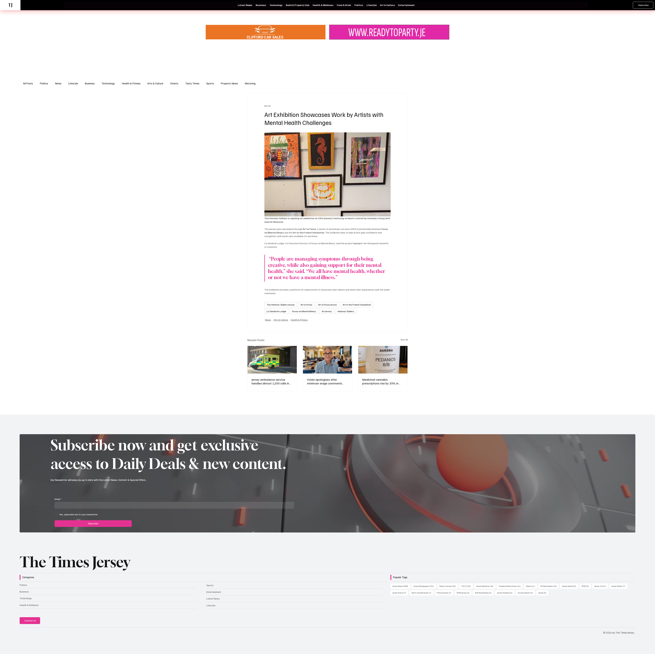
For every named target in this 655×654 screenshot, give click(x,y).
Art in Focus (306, 304)
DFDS (586, 586)
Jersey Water (619, 586)
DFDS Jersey (464, 592)
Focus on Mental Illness (304, 311)
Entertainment (213, 591)
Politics (44, 83)
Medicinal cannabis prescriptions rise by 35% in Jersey (380, 381)
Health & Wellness (29, 605)
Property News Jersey (511, 586)
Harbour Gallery (346, 311)
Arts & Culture (155, 83)
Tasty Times (192, 83)
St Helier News (549, 586)
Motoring (250, 83)
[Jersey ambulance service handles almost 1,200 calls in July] (272, 360)
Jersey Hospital (505, 592)
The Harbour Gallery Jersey (281, 304)
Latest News (213, 598)
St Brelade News (484, 592)
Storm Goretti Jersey (422, 592)
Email (58, 499)
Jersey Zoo (601, 586)
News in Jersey (448, 586)
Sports (210, 83)
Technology (108, 83)
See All (404, 339)
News (58, 83)
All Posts (28, 83)
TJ (10, 5)
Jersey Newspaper (424, 586)
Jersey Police (400, 592)
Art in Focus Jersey (327, 304)
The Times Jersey (75, 562)
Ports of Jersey (445, 592)
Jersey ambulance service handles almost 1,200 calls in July (270, 381)
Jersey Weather (485, 586)
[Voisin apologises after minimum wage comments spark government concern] (327, 360)
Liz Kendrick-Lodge (276, 311)
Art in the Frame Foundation (357, 304)
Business (90, 83)
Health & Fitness (131, 83)
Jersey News (401, 586)
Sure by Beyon (526, 592)
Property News (229, 83)
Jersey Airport (570, 586)
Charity (174, 83)
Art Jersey (327, 311)
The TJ (467, 586)
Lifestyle (73, 83)
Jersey (543, 592)
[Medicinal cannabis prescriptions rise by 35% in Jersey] (382, 360)
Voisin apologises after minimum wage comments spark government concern (324, 381)
